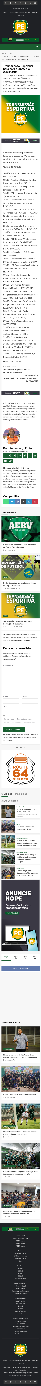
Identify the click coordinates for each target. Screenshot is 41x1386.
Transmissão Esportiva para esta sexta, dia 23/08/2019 (21, 378)
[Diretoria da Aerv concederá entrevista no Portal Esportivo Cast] (20, 529)
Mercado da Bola (20, 1278)
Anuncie (35, 12)
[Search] (37, 47)
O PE (5, 12)
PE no (6, 956)
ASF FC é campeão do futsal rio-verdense (19, 1094)
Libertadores (20, 1329)
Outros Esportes (20, 1311)
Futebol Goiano (21, 807)
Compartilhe (15, 78)
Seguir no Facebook (20, 968)
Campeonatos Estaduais (20, 1291)
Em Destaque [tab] (10, 801)
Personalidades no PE (20, 1238)
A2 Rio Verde (20, 1243)
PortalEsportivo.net (23, 1367)
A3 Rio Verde (20, 868)
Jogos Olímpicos (20, 1301)
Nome (6, 696)
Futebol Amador (20, 1236)
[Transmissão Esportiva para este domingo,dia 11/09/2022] (20, 605)
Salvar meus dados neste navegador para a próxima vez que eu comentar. (19, 720)
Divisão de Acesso (22, 838)
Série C (20, 1273)
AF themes (28, 1375)
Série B (20, 1271)
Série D (20, 1276)
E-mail (25, 696)
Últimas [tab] (7, 794)
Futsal (18, 824)
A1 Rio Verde (20, 1241)
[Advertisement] (20, 997)
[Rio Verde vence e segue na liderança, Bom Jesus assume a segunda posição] (8, 857)
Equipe (27, 12)
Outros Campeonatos (20, 1293)
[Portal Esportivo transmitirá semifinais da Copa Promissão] (20, 567)
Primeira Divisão (20, 1253)
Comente (26, 78)
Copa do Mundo (20, 1321)
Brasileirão (20, 1266)
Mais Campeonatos (20, 1283)
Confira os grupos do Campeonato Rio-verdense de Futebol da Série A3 (27, 873)
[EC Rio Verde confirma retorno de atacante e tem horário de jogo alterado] (8, 842)
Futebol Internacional (20, 1318)
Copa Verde (20, 1288)
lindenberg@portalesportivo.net (15, 451)
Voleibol (20, 1309)
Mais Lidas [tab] (21, 794)
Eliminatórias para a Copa (20, 1326)
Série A (20, 1268)
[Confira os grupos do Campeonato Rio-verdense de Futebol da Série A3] (8, 872)
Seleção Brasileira (20, 1331)
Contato (21, 15)
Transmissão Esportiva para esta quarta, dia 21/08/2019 (17, 369)
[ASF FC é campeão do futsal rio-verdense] (8, 826)
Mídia (5, 539)
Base (20, 1261)
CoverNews (17, 1375)
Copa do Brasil (20, 1286)
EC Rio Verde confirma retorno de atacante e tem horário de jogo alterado (27, 843)
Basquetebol (20, 1303)
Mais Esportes (20, 1298)
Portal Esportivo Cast (16, 12)
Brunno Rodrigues (22, 1373)
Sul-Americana (20, 1334)
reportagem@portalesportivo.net (16, 419)
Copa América (21, 1324)
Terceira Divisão (20, 1258)
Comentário (9, 665)
